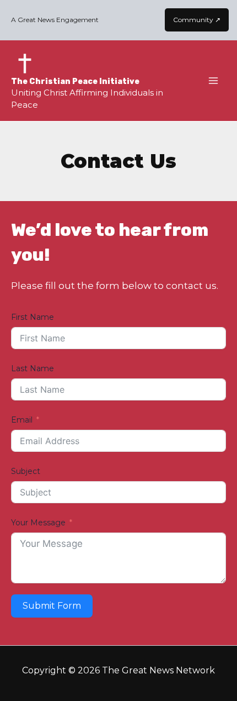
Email (22, 420)
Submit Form (52, 605)
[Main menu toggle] (214, 80)
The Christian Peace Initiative (75, 81)
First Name (32, 317)
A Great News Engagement (55, 19)
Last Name (32, 368)
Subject (25, 471)
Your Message (38, 523)
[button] (197, 19)
